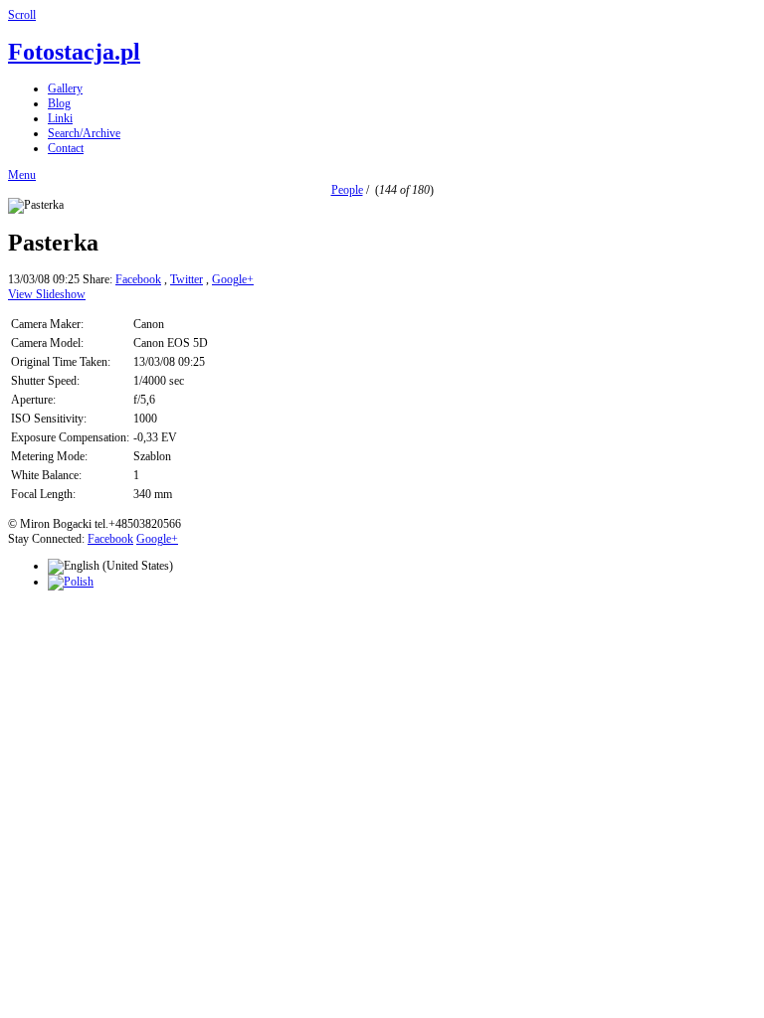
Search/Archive (84, 133)
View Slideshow (47, 294)
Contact (66, 148)
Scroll (22, 15)
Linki (60, 118)
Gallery (65, 88)
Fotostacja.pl (74, 52)
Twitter (186, 279)
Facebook (138, 279)
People (347, 190)
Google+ (233, 279)
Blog (59, 103)
